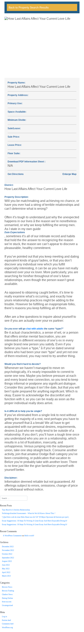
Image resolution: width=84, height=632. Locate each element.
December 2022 (8, 547)
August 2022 (7, 561)
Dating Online (7, 598)
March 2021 (6, 576)
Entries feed (6, 620)
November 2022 (8, 550)
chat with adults (34, 328)
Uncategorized (7, 605)
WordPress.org (7, 627)
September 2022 (8, 558)
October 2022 (7, 554)
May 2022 (6, 569)
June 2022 (6, 565)
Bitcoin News (7, 587)
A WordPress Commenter (12, 536)
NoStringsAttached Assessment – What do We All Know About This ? (28, 513)
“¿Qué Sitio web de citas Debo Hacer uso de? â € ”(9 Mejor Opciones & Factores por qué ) (35, 517)
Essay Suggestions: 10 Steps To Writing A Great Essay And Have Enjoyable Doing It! (34, 521)
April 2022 (6, 572)
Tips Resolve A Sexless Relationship (16, 510)
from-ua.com (6, 602)
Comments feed (7, 624)
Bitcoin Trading (8, 591)
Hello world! (29, 536)
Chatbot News (7, 594)
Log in (4, 617)
